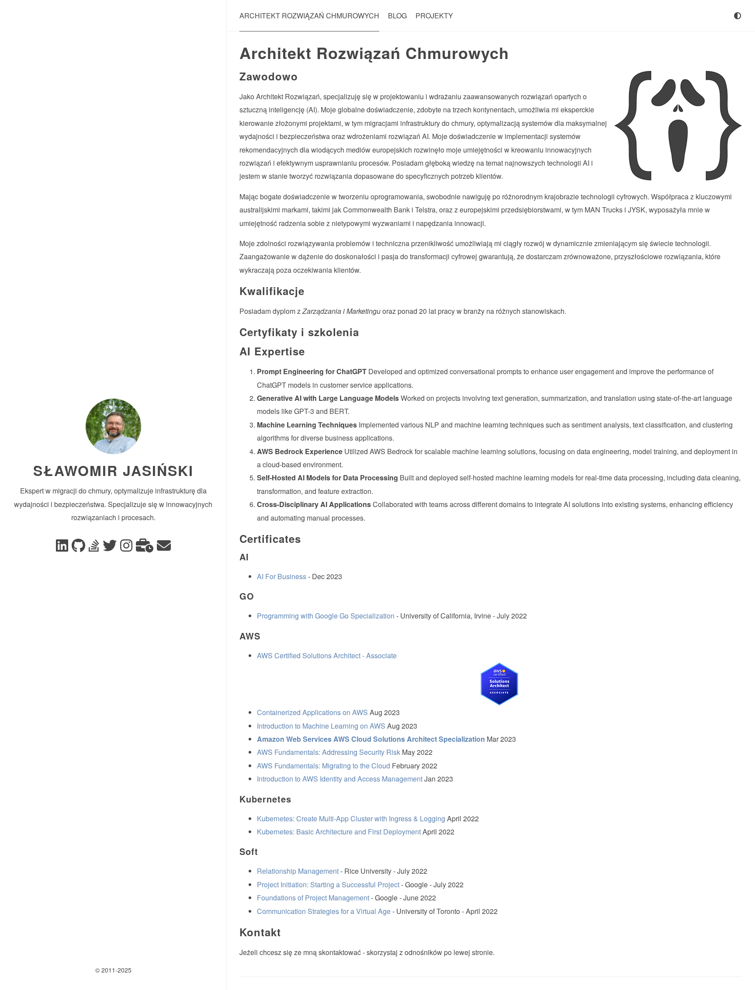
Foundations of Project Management (313, 898)
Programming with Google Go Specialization (326, 616)
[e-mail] (164, 548)
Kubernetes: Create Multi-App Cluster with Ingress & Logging (351, 818)
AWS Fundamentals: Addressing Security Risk (328, 752)
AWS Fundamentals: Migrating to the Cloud (323, 766)
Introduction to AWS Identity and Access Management (340, 779)
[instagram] (126, 548)
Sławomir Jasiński (113, 470)
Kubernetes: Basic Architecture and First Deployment (339, 832)
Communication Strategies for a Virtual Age (324, 911)
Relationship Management (298, 871)
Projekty (434, 15)
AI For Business (281, 576)
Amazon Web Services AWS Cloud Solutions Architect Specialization (371, 739)
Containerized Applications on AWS (312, 712)
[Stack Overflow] (94, 548)
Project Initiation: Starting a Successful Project (328, 884)
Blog (397, 15)
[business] (144, 548)
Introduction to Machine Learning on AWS (321, 726)
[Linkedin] (62, 548)
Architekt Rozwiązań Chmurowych (309, 15)
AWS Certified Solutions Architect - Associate (327, 655)
